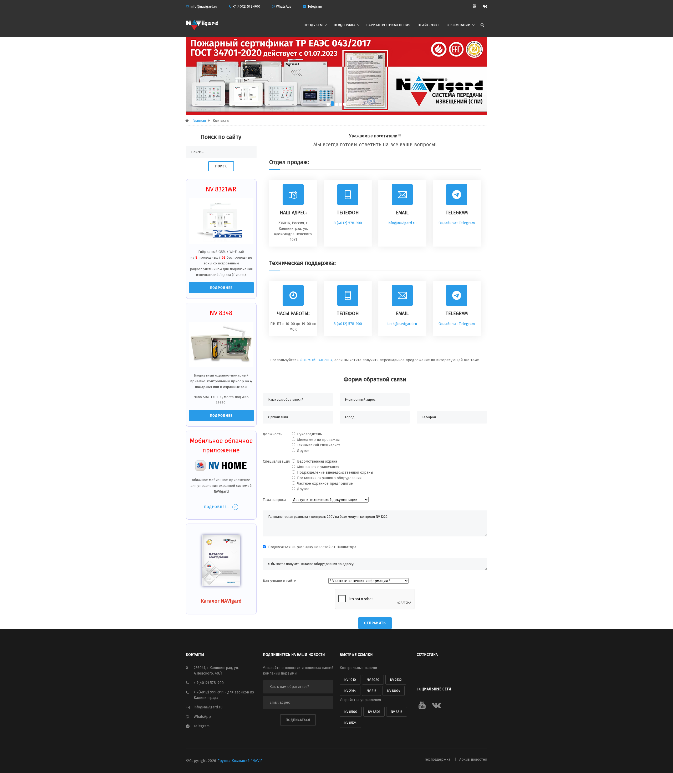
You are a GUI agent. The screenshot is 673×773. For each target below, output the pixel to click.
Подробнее (221, 288)
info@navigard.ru (204, 6)
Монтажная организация (318, 467)
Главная (199, 120)
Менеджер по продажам (318, 439)
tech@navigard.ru (402, 324)
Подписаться (298, 720)
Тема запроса (274, 500)
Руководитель (309, 434)
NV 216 (371, 691)
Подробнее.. (217, 507)
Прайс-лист (428, 25)
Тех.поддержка (437, 759)
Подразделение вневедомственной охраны (335, 472)
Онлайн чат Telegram (457, 223)
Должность (272, 434)
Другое (303, 450)
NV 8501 (374, 712)
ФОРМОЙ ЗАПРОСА (316, 360)
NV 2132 (396, 680)
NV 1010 (350, 680)
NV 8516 (396, 712)
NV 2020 (372, 680)
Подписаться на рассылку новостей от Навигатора (312, 547)
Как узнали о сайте (279, 581)
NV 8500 (350, 712)
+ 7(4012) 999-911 (209, 692)
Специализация (276, 461)
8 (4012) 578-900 (348, 223)
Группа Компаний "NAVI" (239, 761)
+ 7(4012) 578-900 (209, 683)
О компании (459, 25)
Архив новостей (473, 759)
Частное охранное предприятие (325, 483)
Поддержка (345, 25)
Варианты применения (388, 25)
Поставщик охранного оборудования (329, 478)
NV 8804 (393, 691)
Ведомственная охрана (317, 461)
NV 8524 (350, 723)
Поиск (221, 166)
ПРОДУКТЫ (313, 25)
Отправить (375, 623)
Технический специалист (318, 445)
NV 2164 (350, 691)
